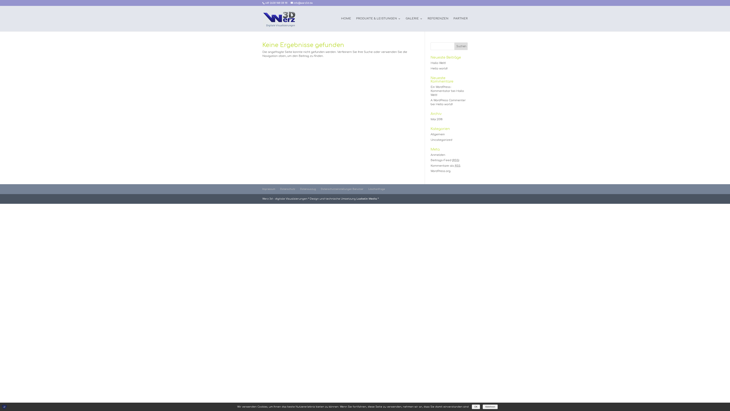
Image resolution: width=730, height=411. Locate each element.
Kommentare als (445, 165)
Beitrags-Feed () (445, 160)
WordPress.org (441, 171)
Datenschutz (287, 189)
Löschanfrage (376, 189)
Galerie (412, 18)
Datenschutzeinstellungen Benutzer (342, 189)
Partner (460, 18)
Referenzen (438, 18)
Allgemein (438, 134)
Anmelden (438, 155)
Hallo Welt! (438, 63)
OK (476, 406)
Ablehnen (490, 406)
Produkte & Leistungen (376, 18)
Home (346, 18)
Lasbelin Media (366, 199)
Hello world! (439, 68)
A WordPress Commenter (448, 100)
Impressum (268, 189)
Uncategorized (441, 140)
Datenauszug (308, 189)
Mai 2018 (437, 119)
